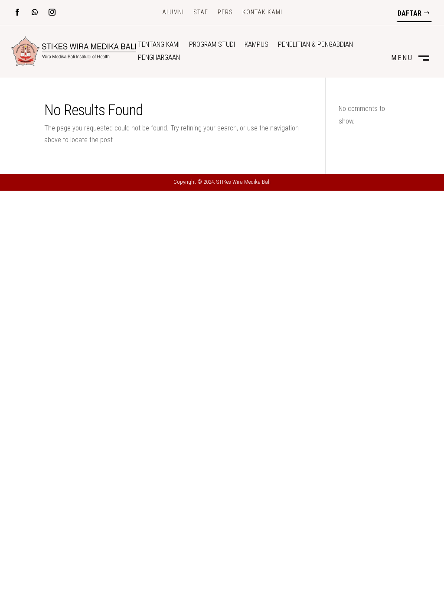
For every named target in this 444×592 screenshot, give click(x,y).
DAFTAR (409, 13)
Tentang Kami (159, 45)
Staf (200, 12)
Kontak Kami (262, 12)
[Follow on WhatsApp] (35, 12)
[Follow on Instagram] (52, 12)
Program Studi (212, 45)
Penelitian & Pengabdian (315, 45)
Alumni (173, 12)
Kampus (256, 45)
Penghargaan (159, 58)
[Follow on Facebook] (17, 12)
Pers (225, 12)
